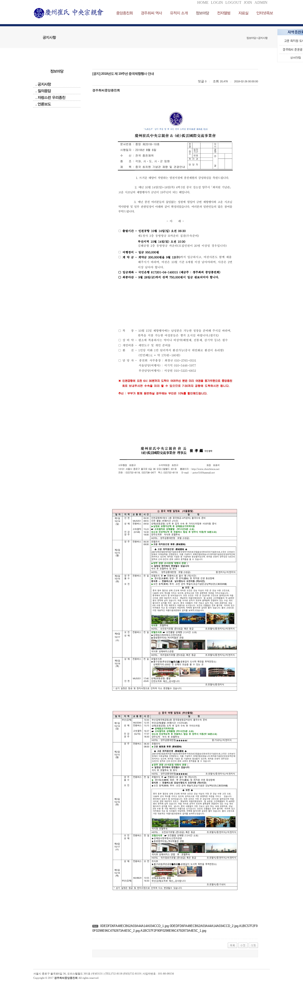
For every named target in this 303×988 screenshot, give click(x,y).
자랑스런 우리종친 (51, 97)
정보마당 (202, 13)
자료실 (243, 13)
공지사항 (44, 84)
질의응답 (44, 91)
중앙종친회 (124, 13)
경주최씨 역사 (151, 13)
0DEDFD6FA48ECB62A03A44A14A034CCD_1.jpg (134, 926)
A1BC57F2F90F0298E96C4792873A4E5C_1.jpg (173, 930)
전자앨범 (223, 13)
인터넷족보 (264, 13)
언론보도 (44, 104)
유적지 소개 (179, 13)
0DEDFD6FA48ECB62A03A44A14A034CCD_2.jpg (203, 926)
